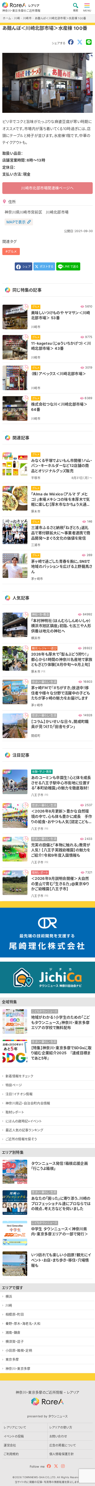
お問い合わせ (58, 1436)
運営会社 (10, 1445)
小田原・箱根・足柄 (19, 1350)
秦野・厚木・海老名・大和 (23, 1323)
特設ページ (14, 1085)
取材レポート (15, 1112)
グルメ (12, 251)
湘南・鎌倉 (13, 1332)
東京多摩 (12, 1359)
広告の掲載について (62, 1445)
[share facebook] (71, 42)
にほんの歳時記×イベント (24, 1121)
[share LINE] (89, 42)
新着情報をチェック (19, 1076)
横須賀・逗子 (15, 1341)
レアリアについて (15, 1427)
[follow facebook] (49, 1466)
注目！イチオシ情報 (19, 1094)
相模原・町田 (15, 1314)
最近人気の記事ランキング (24, 1130)
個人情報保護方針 (61, 1454)
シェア (26, 266)
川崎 (9, 1305)
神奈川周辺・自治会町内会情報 (28, 1103)
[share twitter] (80, 42)
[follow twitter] (56, 1466)
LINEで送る (71, 266)
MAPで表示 (16, 222)
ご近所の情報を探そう (21, 1139)
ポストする (46, 266)
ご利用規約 (11, 1454)
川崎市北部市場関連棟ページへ (47, 188)
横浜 (9, 1296)
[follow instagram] (63, 1466)
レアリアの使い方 (60, 1427)
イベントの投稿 (14, 1436)
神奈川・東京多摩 (18, 1368)
